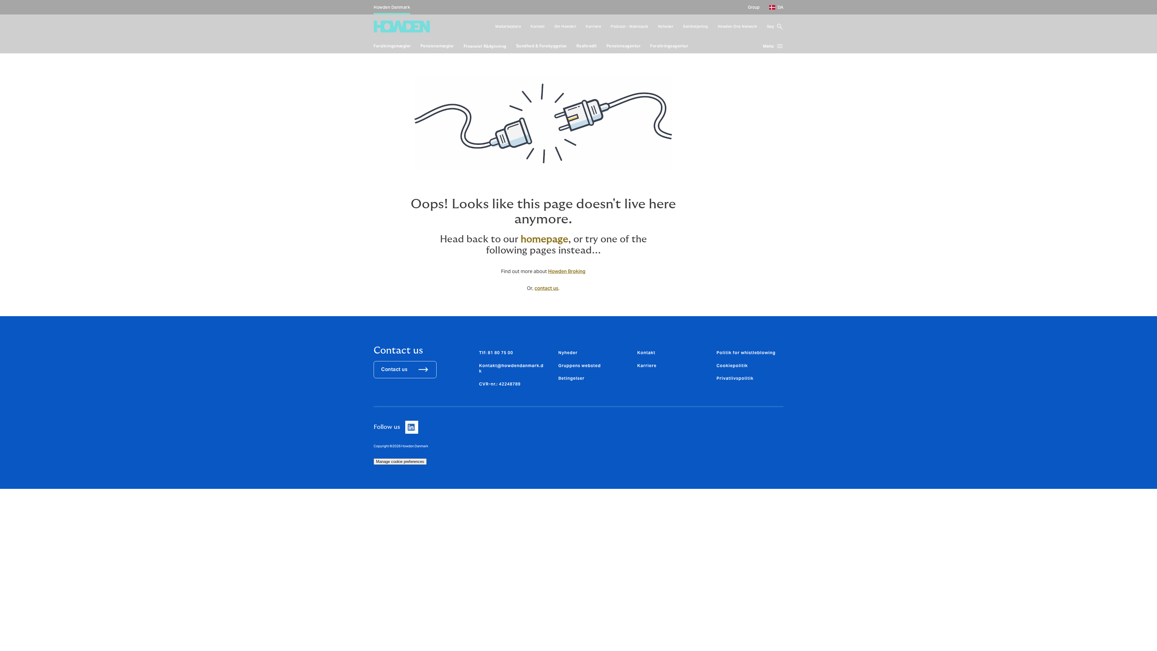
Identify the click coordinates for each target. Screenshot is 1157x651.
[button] (773, 7)
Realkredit (586, 46)
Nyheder (666, 26)
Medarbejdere (508, 26)
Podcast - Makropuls (629, 26)
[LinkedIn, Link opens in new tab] (412, 427)
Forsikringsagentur (669, 46)
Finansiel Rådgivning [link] (485, 46)
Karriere (593, 26)
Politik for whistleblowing (746, 352)
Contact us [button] (394, 369)
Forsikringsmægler (392, 46)
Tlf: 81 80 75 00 (496, 352)
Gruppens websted (579, 365)
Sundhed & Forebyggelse (541, 46)
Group (754, 7)
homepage (544, 239)
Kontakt (538, 26)
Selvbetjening (695, 26)
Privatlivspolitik (735, 378)
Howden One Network (737, 26)
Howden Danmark (392, 7)
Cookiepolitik (732, 365)
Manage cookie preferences (400, 461)
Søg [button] (770, 26)
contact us (546, 288)
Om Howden (565, 26)
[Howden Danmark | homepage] (402, 26)
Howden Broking (566, 271)
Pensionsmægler (437, 46)
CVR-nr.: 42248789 (500, 384)
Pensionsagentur (624, 46)
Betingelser (571, 378)
